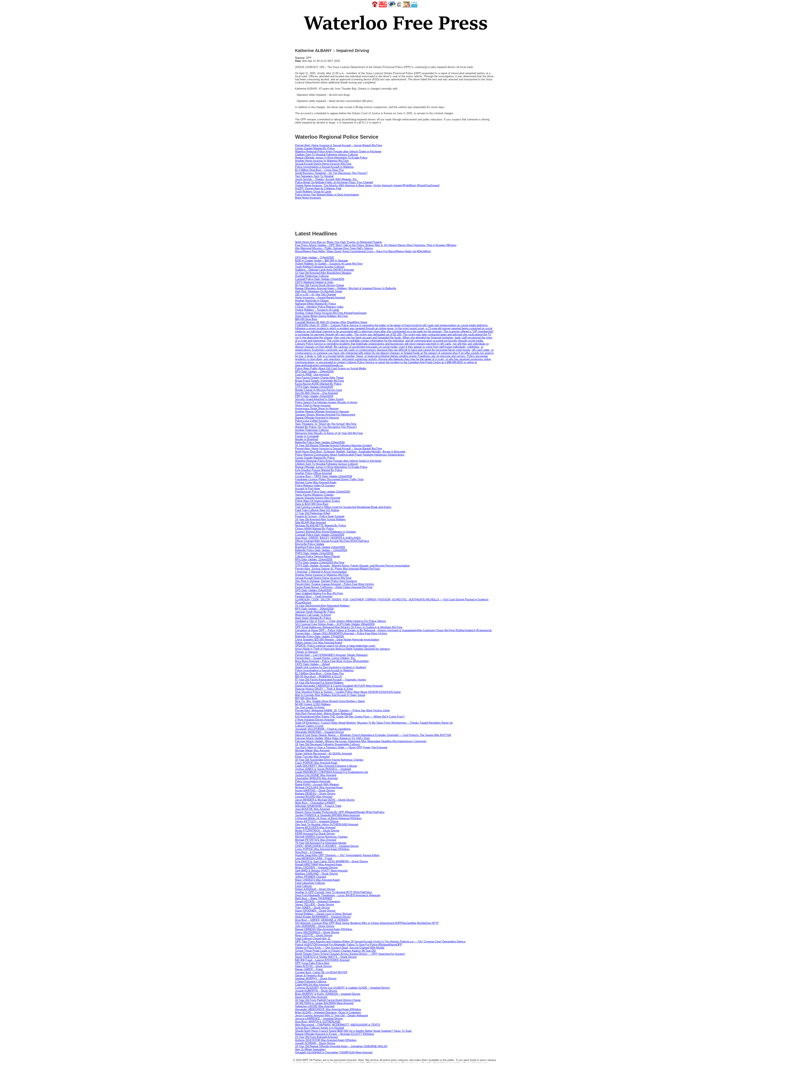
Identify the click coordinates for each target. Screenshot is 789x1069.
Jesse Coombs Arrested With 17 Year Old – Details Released (331, 1015)
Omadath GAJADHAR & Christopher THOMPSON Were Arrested (333, 1052)
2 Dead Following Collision (310, 981)
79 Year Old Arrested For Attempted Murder (320, 842)
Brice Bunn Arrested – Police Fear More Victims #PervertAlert (332, 661)
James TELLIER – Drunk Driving (314, 904)
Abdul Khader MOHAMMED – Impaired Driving (323, 916)
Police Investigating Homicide (312, 781)
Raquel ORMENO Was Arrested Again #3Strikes (323, 929)
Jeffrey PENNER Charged (310, 876)
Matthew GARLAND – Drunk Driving (316, 873)
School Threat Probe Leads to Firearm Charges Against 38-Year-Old (335, 950)
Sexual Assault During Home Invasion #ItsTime (323, 163)
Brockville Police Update (309, 544)
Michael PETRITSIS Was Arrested (315, 839)
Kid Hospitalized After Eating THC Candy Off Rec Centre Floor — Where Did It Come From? (350, 716)
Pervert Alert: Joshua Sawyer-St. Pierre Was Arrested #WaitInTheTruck (337, 568)
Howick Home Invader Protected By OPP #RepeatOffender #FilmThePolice (339, 812)
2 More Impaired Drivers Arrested (314, 719)
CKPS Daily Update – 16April (312, 664)
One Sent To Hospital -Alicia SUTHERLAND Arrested (326, 824)
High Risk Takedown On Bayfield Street (318, 291)
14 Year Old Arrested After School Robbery (320, 519)
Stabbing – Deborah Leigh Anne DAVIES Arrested (324, 269)
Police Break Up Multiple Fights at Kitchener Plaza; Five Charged (334, 182)
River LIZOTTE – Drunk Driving (313, 935)
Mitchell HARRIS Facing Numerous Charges (321, 836)
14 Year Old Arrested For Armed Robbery (319, 682)
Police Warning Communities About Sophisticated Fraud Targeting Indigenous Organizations (349, 454)
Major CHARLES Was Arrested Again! (317, 879)
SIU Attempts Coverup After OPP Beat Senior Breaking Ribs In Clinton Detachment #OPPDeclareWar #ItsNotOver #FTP (367, 923)
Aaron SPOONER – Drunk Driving (315, 910)
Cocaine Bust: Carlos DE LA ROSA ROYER (321, 972)
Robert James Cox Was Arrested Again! (318, 642)
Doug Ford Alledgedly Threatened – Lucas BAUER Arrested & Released (337, 895)
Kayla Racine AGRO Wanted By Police (318, 383)
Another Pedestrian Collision (312, 276)
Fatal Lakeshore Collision (310, 883)
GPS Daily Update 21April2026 (313, 590)
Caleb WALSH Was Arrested (312, 984)
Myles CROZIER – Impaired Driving (316, 867)
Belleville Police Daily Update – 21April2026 (321, 550)
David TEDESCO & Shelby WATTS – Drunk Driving (325, 956)
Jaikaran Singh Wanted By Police (315, 611)
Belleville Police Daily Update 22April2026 (320, 442)
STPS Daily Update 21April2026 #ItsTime (319, 562)
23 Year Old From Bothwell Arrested (316, 1037)
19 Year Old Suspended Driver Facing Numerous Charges (329, 759)
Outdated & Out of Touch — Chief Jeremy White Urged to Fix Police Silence (340, 621)
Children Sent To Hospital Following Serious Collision (326, 154)
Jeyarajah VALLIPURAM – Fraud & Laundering (323, 728)
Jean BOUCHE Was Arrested (312, 809)
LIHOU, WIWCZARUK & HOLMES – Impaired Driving (327, 846)
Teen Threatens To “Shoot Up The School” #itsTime (325, 423)
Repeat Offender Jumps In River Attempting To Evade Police (331, 157)
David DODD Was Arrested (311, 997)
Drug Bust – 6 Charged (308, 852)
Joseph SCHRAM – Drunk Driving (315, 1043)
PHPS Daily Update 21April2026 (314, 553)
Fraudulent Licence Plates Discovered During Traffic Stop (329, 479)
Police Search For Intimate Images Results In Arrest (326, 402)
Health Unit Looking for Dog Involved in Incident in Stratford (330, 667)
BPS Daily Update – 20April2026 (314, 608)
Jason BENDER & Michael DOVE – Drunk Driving (324, 799)
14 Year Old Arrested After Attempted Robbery (322, 605)
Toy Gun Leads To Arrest (310, 707)
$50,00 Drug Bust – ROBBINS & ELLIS (318, 676)
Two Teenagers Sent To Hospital (314, 176)
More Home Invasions (308, 197)
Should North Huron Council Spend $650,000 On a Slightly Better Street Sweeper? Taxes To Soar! (353, 1030)
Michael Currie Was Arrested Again (315, 482)
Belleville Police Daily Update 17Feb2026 (319, 636)
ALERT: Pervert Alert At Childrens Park (318, 188)
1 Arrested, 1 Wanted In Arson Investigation (321, 571)
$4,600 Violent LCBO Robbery (313, 704)
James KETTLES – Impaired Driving (316, 821)
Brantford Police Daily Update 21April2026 (320, 547)
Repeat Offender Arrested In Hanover (317, 417)
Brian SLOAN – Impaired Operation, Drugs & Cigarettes (328, 1012)
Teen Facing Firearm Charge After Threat (319, 377)
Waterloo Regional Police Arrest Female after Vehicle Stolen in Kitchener (338, 151)
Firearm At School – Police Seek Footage (319, 516)
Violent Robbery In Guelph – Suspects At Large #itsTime (328, 263)
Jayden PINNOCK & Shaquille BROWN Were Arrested (327, 815)
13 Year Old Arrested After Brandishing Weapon (323, 272)
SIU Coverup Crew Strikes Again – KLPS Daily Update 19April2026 (335, 624)
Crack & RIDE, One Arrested (312, 374)
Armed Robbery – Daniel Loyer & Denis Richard (323, 913)
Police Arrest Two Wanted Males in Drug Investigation (327, 194)
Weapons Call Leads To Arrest (313, 614)
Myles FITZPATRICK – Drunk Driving (317, 830)
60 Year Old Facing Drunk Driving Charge (319, 285)
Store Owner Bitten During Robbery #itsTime (321, 316)
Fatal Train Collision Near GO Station (317, 510)
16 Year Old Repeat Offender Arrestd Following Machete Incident (333, 445)
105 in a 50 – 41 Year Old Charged (315, 294)
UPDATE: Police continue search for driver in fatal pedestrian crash (335, 645)
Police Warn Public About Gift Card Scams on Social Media (330, 368)
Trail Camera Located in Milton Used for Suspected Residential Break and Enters (343, 507)
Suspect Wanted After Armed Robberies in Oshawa (325, 531)
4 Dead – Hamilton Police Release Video (319, 306)
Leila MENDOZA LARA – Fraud (313, 858)
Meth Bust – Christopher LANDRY (315, 802)
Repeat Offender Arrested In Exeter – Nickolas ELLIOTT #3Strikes (334, 1034)
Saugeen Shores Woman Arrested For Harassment (325, 414)
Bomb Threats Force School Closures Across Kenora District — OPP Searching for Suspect (350, 953)
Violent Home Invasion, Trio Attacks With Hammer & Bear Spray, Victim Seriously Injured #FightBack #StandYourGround (367, 185)
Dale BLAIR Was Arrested (310, 522)
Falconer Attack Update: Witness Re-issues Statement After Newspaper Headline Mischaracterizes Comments (361, 741)
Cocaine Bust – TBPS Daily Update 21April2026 (323, 476)
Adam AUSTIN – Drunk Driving (313, 966)
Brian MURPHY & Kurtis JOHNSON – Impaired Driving (327, 993)
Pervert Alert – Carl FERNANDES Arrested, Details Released (331, 655)
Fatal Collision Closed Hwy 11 (312, 938)
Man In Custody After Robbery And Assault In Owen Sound (330, 695)
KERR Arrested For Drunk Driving (315, 833)
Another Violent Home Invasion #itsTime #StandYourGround (330, 312)
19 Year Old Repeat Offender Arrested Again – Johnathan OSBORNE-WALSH (341, 1046)
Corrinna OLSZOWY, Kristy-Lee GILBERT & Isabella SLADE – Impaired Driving (342, 987)
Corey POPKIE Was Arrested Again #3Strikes (322, 849)
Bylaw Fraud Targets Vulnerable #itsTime (319, 380)
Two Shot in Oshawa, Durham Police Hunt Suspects (326, 581)
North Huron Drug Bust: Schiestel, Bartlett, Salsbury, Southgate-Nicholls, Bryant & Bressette (350, 451)
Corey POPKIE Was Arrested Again (316, 762)
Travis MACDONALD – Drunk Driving (317, 932)
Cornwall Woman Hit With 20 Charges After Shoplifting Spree (331, 322)
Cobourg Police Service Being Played (317, 556)
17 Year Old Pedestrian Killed (312, 513)
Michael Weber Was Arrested (312, 750)
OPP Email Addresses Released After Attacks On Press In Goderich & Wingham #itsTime (348, 627)
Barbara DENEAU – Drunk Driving (315, 793)
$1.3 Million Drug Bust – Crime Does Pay (319, 170)
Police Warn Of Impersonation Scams (317, 500)
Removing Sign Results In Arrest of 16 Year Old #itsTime (329, 433)
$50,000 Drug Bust (306, 698)
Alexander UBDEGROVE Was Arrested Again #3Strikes (328, 1009)
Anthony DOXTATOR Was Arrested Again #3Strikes (325, 1040)
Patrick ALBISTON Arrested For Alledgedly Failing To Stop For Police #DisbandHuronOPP (348, 944)
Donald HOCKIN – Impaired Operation (317, 901)
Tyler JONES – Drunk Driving (312, 907)
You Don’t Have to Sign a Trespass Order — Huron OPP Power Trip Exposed (341, 747)
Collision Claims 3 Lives (309, 725)
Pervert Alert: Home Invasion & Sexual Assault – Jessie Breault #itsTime (338, 145)
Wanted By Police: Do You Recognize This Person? (326, 427)
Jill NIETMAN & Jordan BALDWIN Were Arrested (324, 1003)
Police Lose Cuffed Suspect (311, 420)
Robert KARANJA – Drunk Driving (315, 889)
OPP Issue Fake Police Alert (312, 963)
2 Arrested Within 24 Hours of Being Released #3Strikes (328, 818)
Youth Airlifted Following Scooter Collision (319, 266)
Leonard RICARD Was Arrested (313, 796)
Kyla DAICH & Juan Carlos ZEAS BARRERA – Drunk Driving (331, 861)
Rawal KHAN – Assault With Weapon (317, 784)
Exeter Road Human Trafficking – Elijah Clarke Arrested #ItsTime (334, 587)
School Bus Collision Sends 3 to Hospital (319, 1027)
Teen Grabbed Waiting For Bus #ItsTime (319, 593)
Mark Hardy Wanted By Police (313, 618)
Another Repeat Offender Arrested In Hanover (322, 411)
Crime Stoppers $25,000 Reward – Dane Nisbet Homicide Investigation (337, 639)
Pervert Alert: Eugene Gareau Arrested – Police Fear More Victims (334, 584)
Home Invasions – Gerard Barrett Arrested (320, 297)
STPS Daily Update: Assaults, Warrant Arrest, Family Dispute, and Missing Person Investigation (352, 565)
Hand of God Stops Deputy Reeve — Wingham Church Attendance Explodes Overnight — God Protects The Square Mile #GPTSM (373, 735)
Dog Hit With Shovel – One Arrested (316, 393)
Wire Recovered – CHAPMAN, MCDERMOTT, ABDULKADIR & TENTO (337, 1024)
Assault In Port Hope (307, 488)
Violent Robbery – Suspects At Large (317, 309)
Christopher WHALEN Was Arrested (316, 778)
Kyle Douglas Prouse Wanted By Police (318, 470)
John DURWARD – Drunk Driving (314, 926)
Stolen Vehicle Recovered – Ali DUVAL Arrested (323, 753)
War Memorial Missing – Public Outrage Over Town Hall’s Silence (334, 248)
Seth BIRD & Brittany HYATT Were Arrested (321, 870)
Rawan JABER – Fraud (309, 969)
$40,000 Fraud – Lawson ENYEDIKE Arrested (322, 960)
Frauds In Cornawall (307, 436)
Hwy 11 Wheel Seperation (310, 1049)
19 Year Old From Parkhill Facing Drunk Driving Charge (328, 1000)
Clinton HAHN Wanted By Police (314, 528)
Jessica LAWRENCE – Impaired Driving (319, 1018)
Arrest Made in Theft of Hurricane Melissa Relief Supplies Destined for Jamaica (342, 648)
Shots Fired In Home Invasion (313, 405)
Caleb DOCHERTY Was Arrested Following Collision (326, 765)
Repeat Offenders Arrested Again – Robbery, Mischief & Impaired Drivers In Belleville (345, 288)
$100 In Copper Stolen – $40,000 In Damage (321, 260)
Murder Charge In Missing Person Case (318, 390)
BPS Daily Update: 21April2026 (313, 559)
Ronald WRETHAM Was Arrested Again (318, 864)
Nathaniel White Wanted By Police (315, 303)
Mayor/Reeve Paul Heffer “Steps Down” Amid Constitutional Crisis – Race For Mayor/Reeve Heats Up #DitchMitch (363, 251)
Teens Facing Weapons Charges (314, 494)
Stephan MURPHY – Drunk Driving (315, 978)
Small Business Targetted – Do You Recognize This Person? (331, 173)
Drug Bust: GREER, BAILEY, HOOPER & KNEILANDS (328, 537)
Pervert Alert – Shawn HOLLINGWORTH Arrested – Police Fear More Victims (341, 633)
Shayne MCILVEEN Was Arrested (315, 827)
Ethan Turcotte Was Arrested (312, 756)
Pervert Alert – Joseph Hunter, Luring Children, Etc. (325, 658)
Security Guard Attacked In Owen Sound (319, 399)
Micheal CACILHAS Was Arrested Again (319, 787)
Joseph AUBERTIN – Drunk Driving (316, 990)
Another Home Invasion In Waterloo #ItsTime (322, 160)
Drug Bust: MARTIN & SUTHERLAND (317, 1021)
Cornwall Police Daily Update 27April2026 (319, 279)
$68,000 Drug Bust (306, 319)
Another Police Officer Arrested (313, 473)
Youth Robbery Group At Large (313, 191)
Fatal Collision (303, 886)
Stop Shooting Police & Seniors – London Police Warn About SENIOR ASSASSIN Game (348, 691)
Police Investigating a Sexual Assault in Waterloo (324, 166)
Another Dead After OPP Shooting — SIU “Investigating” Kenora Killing (337, 855)
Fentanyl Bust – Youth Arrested (313, 596)
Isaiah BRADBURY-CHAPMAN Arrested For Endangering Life (331, 772)
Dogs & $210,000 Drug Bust (311, 504)
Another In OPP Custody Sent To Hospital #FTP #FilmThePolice (333, 892)
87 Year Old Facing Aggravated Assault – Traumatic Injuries (330, 679)
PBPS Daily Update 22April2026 (314, 396)
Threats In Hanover (306, 651)
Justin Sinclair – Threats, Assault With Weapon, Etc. (326, 179)
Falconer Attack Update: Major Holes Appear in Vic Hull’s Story (332, 738)
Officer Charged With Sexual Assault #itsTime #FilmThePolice (332, 541)
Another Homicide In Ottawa (312, 300)
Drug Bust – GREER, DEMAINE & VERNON (321, 920)
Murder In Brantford (306, 439)
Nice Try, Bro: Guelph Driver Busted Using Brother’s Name (330, 701)
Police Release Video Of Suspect (315, 485)
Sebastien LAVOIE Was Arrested (314, 1006)
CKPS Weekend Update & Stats (314, 282)
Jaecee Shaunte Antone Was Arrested (317, 497)
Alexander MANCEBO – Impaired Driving (319, 732)
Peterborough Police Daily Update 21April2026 (322, 491)
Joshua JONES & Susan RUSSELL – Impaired (323, 769)
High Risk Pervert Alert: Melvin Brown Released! (324, 713)
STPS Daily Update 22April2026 (314, 386)
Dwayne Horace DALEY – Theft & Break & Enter (324, 688)
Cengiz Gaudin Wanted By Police (315, 148)
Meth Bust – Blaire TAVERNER (313, 898)
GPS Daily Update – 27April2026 (314, 257)
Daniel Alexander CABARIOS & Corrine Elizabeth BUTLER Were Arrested (339, 685)
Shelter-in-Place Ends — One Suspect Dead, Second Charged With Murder (339, 947)
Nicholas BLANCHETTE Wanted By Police (320, 525)
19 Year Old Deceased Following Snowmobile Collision (327, 744)
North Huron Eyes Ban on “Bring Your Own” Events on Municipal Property (338, 242)
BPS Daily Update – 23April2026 (314, 371)
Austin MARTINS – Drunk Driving (315, 790)
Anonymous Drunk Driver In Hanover (317, 408)
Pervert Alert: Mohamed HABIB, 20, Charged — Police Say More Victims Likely (342, 710)
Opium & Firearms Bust (309, 975)
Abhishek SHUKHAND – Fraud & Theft (318, 806)
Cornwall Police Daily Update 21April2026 (319, 534)
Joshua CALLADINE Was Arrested (315, 775)
